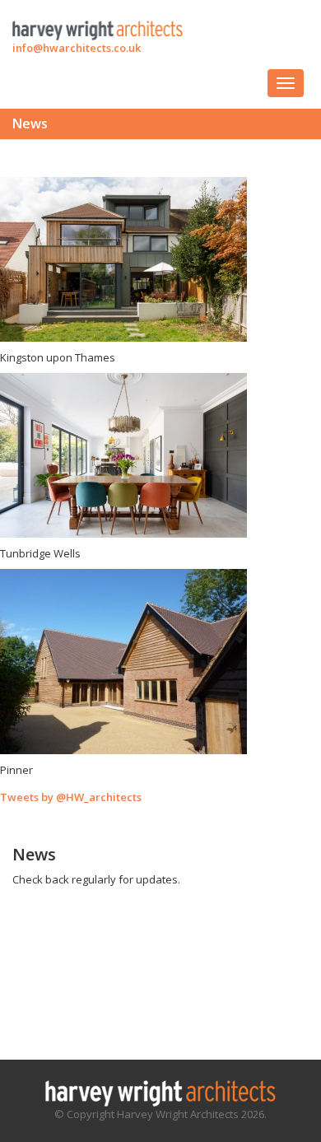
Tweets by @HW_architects (71, 797)
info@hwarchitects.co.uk (76, 47)
